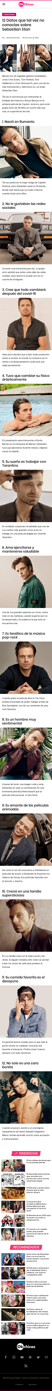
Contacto (19, 1384)
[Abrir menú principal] (3, 4)
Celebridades (9, 14)
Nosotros (33, 1384)
